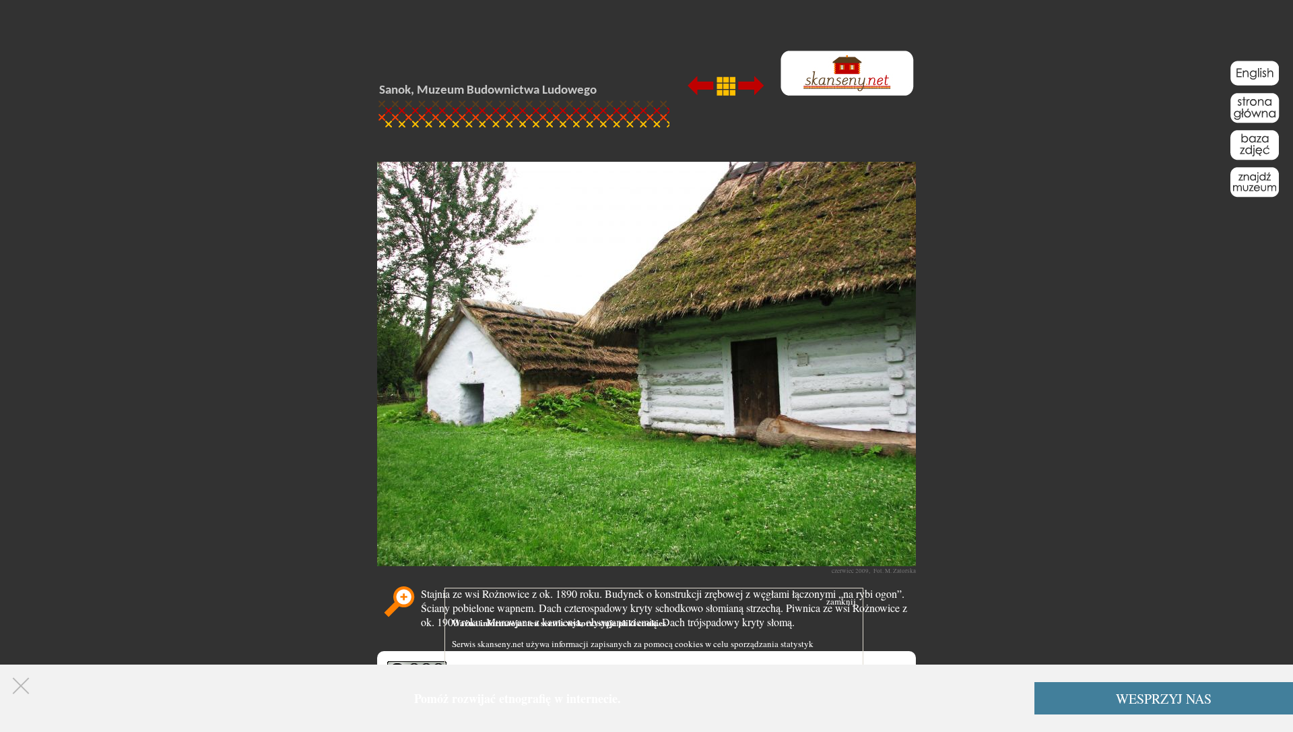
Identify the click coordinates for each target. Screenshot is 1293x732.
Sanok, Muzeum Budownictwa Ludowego (488, 90)
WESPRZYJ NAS (1164, 699)
